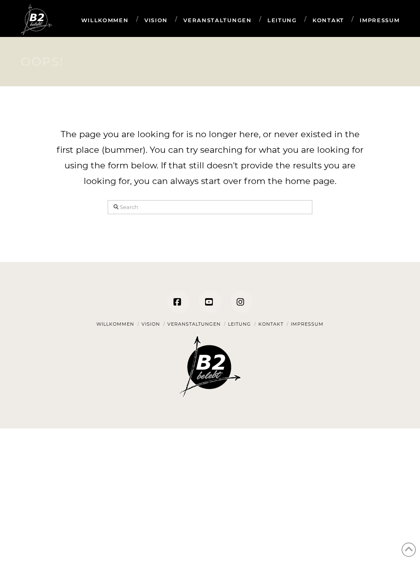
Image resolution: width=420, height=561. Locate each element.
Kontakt (270, 324)
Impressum (307, 324)
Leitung (239, 324)
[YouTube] (210, 302)
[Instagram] (242, 302)
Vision (151, 324)
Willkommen (115, 324)
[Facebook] (178, 302)
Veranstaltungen (194, 324)
